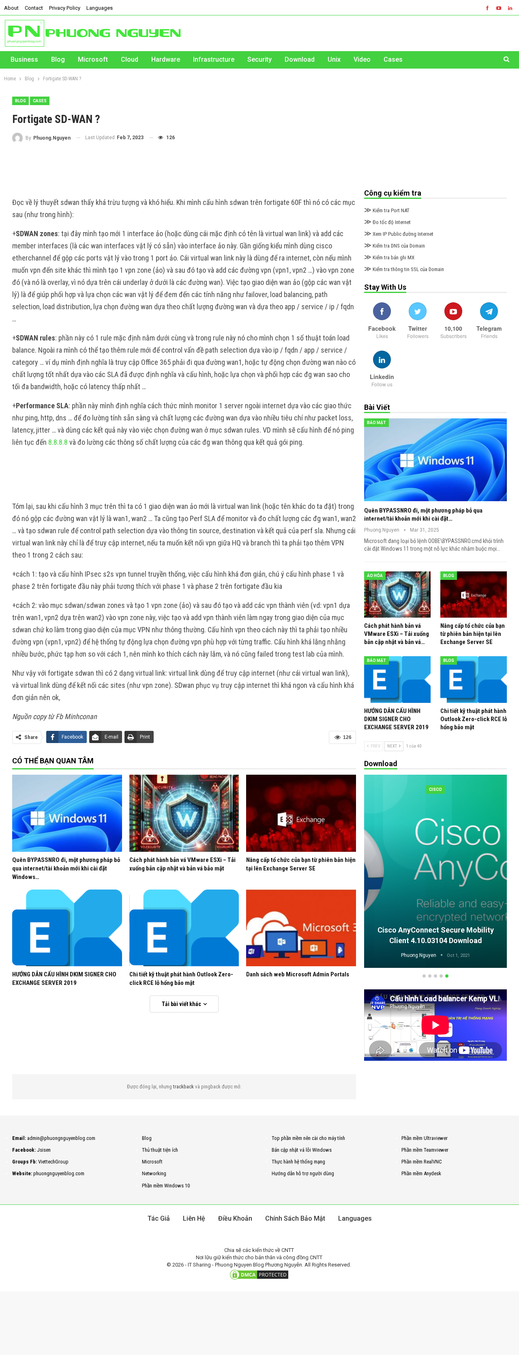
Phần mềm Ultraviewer (424, 1138)
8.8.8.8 (58, 442)
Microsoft (93, 59)
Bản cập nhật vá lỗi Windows (302, 1150)
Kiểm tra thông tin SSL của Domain (404, 269)
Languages (99, 8)
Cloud (129, 59)
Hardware (165, 59)
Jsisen (44, 1150)
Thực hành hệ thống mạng (298, 1162)
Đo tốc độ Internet (387, 222)
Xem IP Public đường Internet (398, 234)
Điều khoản (235, 1218)
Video (362, 59)
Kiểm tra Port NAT (387, 210)
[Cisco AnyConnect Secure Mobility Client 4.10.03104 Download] (435, 871)
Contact (34, 8)
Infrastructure (213, 59)
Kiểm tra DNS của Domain (394, 246)
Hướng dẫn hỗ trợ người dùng (303, 1173)
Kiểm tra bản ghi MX (389, 257)
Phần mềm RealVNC (421, 1162)
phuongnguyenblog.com (58, 1173)
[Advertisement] (184, 169)
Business (24, 59)
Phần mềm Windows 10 (166, 1186)
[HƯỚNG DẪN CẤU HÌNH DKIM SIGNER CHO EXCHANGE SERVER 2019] (67, 928)
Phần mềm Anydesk (421, 1173)
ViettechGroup (53, 1162)
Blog (58, 59)
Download (300, 59)
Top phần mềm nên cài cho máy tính (308, 1138)
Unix (334, 59)
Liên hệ (194, 1218)
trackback (184, 1087)
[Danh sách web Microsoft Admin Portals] (301, 928)
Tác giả (159, 1218)
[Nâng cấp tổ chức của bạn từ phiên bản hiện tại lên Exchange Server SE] (301, 813)
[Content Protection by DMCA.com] (259, 1275)
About (11, 8)
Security (259, 59)
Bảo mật (376, 422)
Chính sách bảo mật (295, 1218)
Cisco (435, 789)
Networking (154, 1173)
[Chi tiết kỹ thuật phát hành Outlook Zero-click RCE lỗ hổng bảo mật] (184, 928)
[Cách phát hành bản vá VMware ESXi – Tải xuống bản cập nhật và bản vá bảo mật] (184, 813)
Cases (393, 59)
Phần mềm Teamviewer (424, 1150)
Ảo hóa (375, 575)
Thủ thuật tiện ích (160, 1150)
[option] (435, 872)
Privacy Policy (64, 8)
